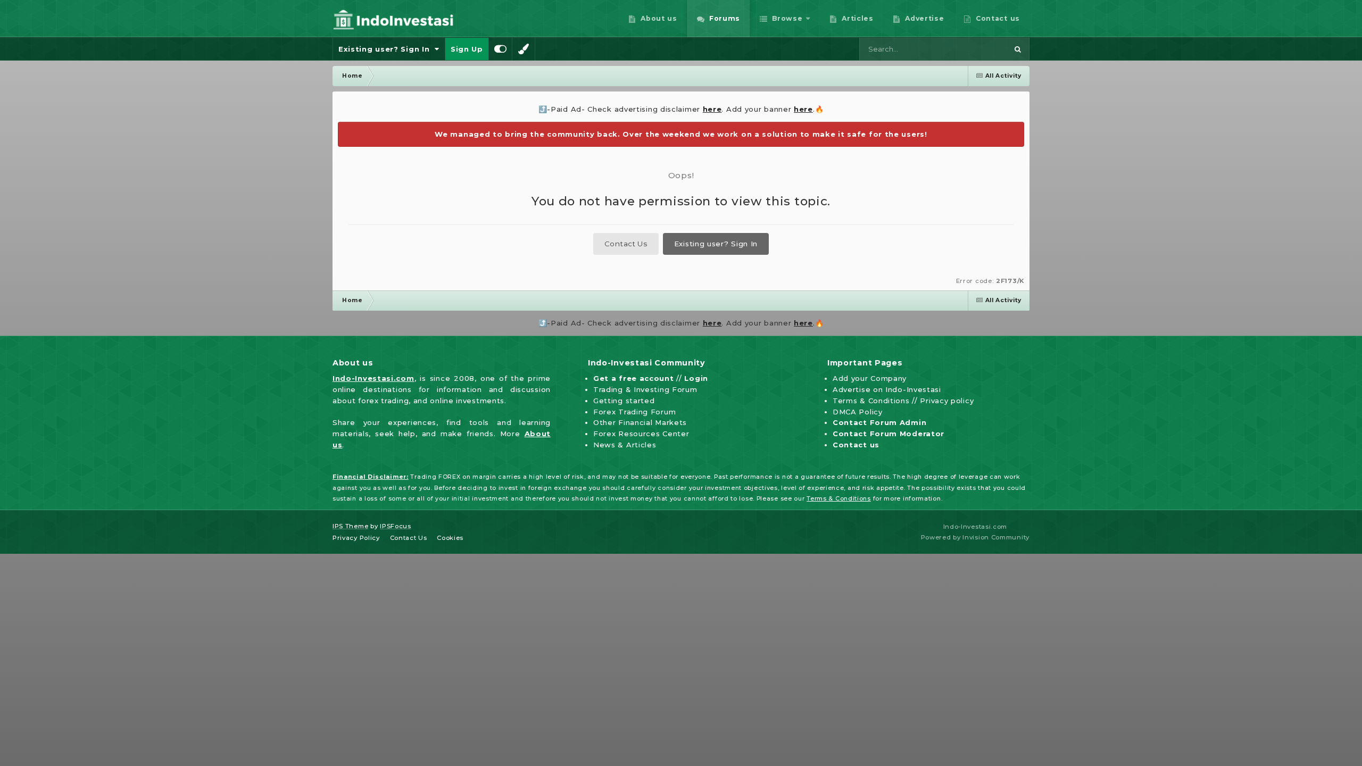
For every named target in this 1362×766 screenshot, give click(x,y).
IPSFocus (395, 526)
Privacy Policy (356, 538)
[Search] (1018, 49)
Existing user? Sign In (386, 49)
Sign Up (467, 49)
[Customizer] (500, 49)
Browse (786, 18)
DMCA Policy (858, 411)
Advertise (923, 18)
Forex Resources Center (641, 433)
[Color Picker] (523, 49)
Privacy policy (947, 400)
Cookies (450, 538)
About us (657, 18)
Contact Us (625, 243)
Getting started (624, 400)
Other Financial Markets (640, 422)
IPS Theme (350, 526)
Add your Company (870, 378)
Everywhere (973, 49)
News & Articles (625, 444)
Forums (723, 18)
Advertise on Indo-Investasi (887, 389)
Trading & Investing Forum (645, 389)
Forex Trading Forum (634, 411)
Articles (857, 18)
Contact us (996, 18)
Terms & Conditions (871, 400)
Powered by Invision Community (975, 537)
